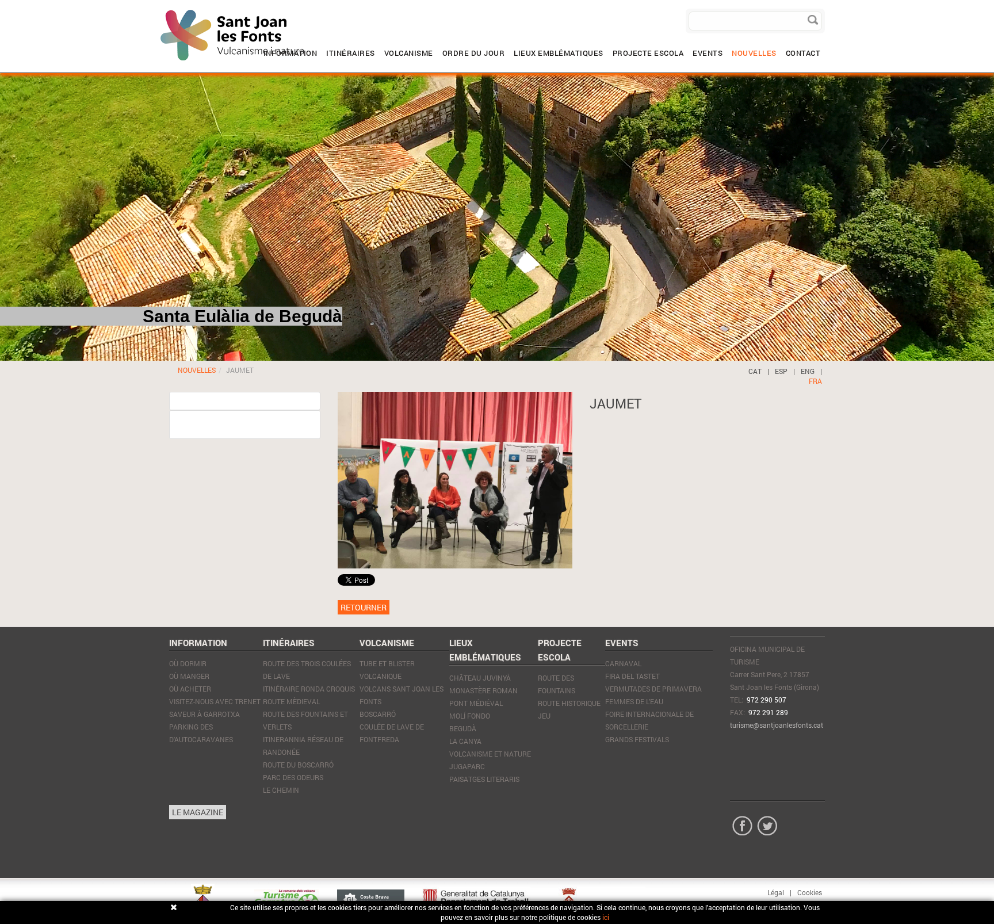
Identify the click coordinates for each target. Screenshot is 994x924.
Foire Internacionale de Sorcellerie (649, 720)
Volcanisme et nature (490, 753)
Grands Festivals (637, 739)
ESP (781, 371)
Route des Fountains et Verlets (305, 720)
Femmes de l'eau (634, 701)
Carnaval (623, 663)
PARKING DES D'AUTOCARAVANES (201, 733)
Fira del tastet (632, 676)
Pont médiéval (476, 703)
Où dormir (188, 663)
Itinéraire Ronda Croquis (309, 688)
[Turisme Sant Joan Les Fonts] (160, 8)
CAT (755, 371)
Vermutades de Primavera (653, 688)
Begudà (462, 728)
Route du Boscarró (298, 764)
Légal (775, 892)
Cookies (809, 892)
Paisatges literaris (484, 779)
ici (605, 917)
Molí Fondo (469, 715)
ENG (808, 371)
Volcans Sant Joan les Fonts (402, 695)
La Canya (465, 741)
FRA (815, 380)
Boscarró (378, 714)
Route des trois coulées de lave (307, 670)
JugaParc (467, 766)
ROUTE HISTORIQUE (569, 703)
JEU (544, 715)
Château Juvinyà (480, 677)
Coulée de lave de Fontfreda (392, 733)
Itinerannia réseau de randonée (303, 746)
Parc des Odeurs (293, 777)
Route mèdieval (291, 701)
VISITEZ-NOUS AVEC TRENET (215, 701)
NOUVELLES (197, 370)
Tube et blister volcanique (387, 670)
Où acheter (190, 688)
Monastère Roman (483, 690)
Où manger (189, 676)
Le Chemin (281, 790)
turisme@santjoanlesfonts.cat (776, 725)
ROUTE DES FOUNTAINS (556, 684)
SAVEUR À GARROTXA (204, 714)
